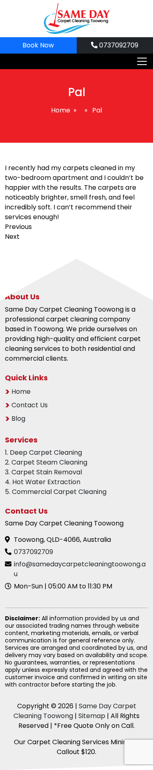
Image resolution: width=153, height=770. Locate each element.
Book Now (38, 45)
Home (60, 110)
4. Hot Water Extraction (42, 482)
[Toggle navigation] (139, 61)
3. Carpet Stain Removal (43, 472)
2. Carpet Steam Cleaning (46, 462)
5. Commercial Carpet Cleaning (55, 491)
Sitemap (91, 716)
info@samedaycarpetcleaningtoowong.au (80, 569)
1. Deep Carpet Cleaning (43, 452)
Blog (18, 418)
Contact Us (29, 405)
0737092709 (118, 45)
